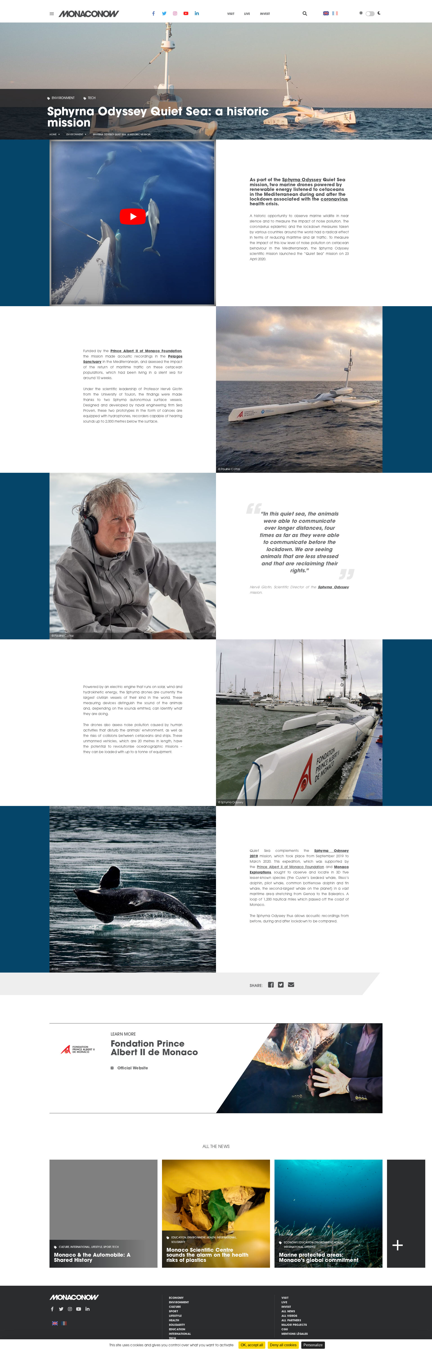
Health (174, 1320)
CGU (284, 1329)
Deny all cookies (283, 1345)
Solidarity (177, 1325)
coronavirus (334, 199)
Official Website (132, 1068)
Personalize (313, 1345)
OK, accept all (252, 1345)
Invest (265, 14)
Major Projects (294, 1325)
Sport (173, 1311)
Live (247, 14)
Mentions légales (294, 1334)
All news (288, 1311)
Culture (175, 1307)
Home (53, 135)
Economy (176, 1298)
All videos (289, 1316)
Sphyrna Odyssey (301, 180)
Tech (92, 98)
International (180, 1334)
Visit (230, 14)
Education (177, 1329)
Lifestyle (175, 1316)
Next (406, 1214)
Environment (63, 98)
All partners (291, 1320)
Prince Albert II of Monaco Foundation (145, 351)
